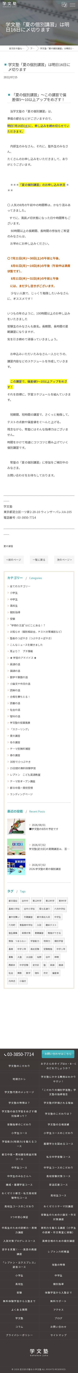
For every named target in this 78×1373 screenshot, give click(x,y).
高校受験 (34, 948)
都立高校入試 (43, 916)
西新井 (12, 964)
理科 (37, 972)
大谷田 (29, 956)
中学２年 (21, 948)
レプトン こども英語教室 (25, 774)
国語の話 (15, 671)
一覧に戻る (39, 559)
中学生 (14, 599)
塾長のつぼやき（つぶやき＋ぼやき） (31, 638)
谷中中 (25, 900)
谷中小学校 (29, 908)
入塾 (19, 956)
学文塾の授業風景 (20, 722)
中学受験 (24, 964)
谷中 (48, 956)
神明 (56, 956)
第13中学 (50, 900)
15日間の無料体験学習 (23, 768)
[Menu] (72, 5)
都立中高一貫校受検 (21, 788)
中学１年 (61, 948)
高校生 (14, 605)
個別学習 (58, 940)
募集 (11, 956)
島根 (11, 948)
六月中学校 (59, 908)
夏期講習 (39, 932)
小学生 (14, 593)
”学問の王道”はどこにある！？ (28, 625)
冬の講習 (15, 742)
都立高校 (13, 900)
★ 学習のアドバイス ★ (23, 657)
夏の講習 (8, 546)
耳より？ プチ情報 (21, 651)
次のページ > (64, 559)
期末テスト (51, 924)
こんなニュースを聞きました (26, 645)
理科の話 (15, 716)
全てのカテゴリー (20, 586)
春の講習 (15, 755)
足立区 (36, 964)
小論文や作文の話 (20, 683)
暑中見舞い (14, 916)
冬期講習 (28, 916)
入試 (39, 924)
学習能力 (34, 940)
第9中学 (62, 900)
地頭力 (47, 940)
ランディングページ (21, 794)
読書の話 (15, 703)
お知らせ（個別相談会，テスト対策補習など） (36, 631)
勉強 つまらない (17, 940)
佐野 (39, 956)
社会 (11, 972)
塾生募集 (13, 932)
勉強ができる (54, 932)
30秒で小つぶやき (20, 762)
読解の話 (15, 690)
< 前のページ (13, 559)
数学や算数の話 (19, 677)
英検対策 (26, 932)
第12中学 (37, 900)
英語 (52, 964)
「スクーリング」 (20, 729)
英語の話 (15, 664)
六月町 (12, 924)
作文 (46, 972)
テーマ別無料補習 (20, 748)
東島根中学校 (26, 924)
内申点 (12, 980)
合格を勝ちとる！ (20, 696)
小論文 (23, 980)
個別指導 (15, 612)
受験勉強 (48, 948)
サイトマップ (58, 1335)
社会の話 (15, 710)
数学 (28, 972)
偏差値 (55, 972)
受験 (12, 619)
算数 (19, 972)
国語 (61, 964)
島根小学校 (14, 908)
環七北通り (44, 908)
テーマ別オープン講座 (22, 781)
